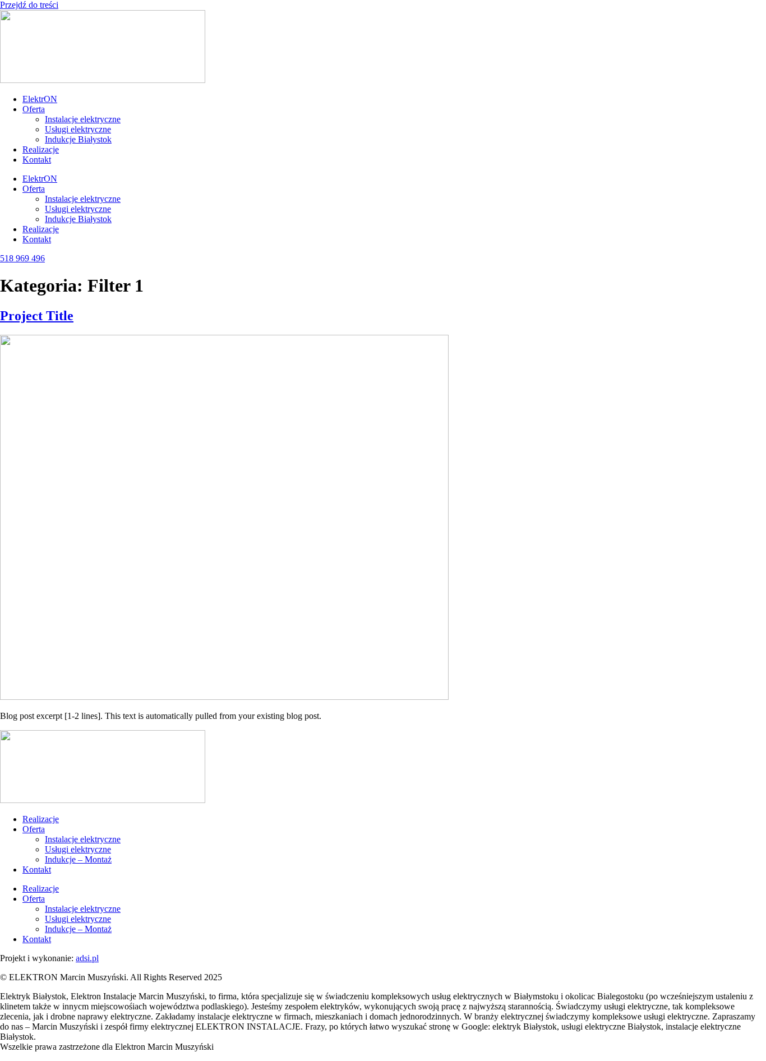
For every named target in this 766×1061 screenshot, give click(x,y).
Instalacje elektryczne (83, 119)
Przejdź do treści (29, 5)
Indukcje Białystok (78, 139)
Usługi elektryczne (78, 129)
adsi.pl (87, 958)
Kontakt (36, 159)
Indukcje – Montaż (78, 859)
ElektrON (39, 99)
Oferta (33, 109)
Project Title (36, 315)
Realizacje (40, 149)
